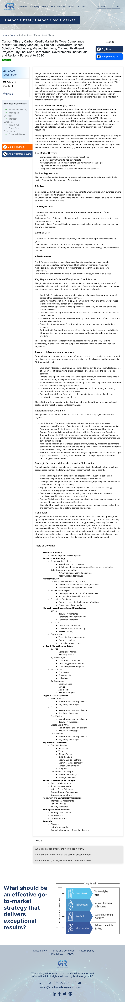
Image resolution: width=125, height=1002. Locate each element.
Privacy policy (39, 950)
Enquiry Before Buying (19, 154)
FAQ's (9, 93)
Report (13, 35)
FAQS (70, 954)
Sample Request (110, 56)
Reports (23, 6)
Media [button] (45, 6)
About (71, 6)
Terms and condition (63, 950)
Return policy (86, 950)
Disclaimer (57, 954)
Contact (81, 6)
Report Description (10, 72)
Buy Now (106, 49)
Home (4, 35)
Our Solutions (58, 6)
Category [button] (34, 6)
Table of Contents (9, 84)
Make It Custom (16, 146)
